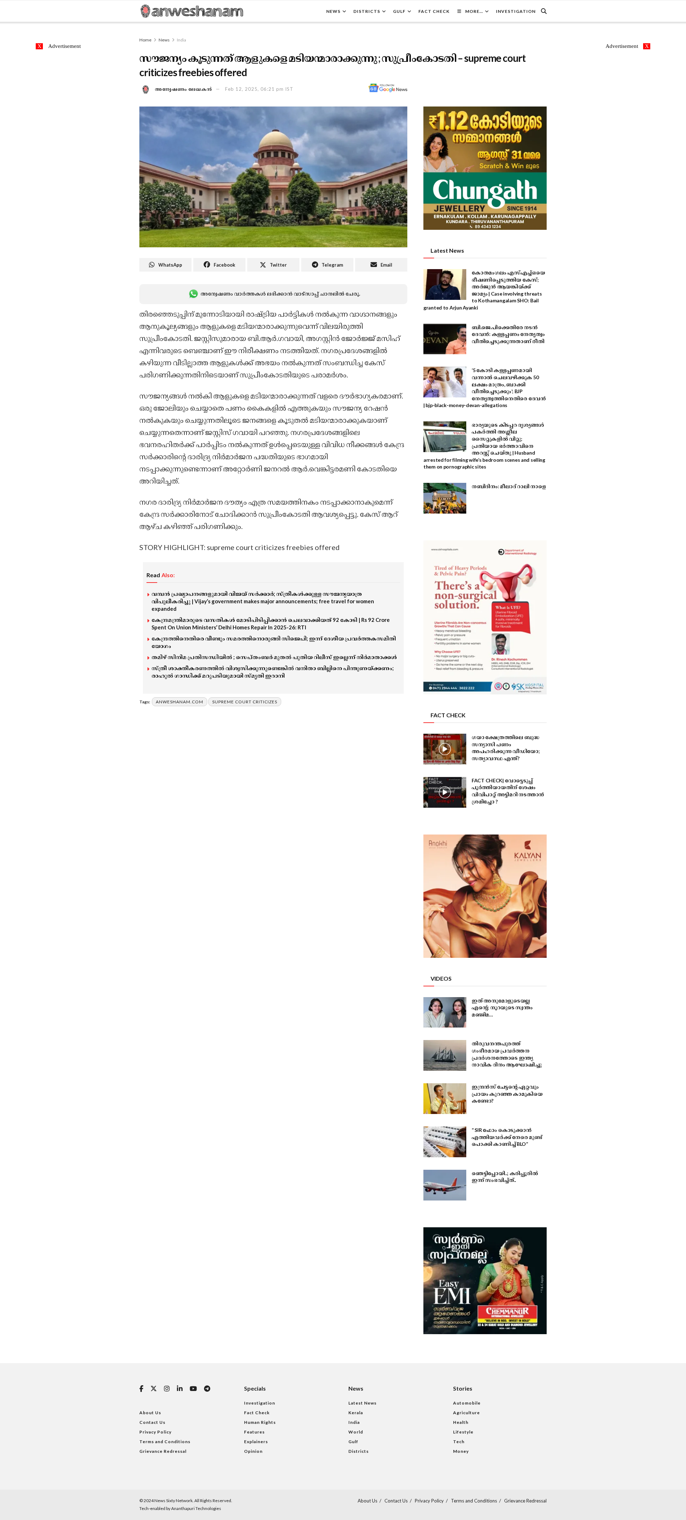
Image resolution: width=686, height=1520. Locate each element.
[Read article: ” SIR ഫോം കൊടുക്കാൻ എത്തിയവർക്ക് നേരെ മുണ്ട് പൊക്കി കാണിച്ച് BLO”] (444, 1142)
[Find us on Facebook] (141, 1389)
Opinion (253, 1451)
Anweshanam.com (179, 701)
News (333, 11)
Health (460, 1422)
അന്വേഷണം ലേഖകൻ (183, 89)
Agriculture (466, 1412)
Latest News (362, 1403)
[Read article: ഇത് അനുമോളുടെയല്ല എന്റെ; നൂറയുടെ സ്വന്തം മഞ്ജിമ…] (444, 1012)
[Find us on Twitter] (153, 1389)
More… (474, 11)
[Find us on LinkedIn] (180, 1389)
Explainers (256, 1441)
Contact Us (152, 1422)
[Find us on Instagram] (167, 1389)
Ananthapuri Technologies (196, 1508)
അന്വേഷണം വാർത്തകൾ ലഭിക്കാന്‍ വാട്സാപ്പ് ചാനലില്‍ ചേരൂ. (280, 294)
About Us (150, 1412)
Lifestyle (463, 1432)
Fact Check (433, 11)
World (355, 1432)
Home (145, 40)
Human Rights (260, 1422)
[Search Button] (544, 11)
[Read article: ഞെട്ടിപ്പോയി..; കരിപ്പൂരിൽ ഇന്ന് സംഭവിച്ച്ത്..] (444, 1185)
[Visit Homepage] (191, 11)
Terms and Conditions (164, 1441)
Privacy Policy (155, 1432)
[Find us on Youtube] (193, 1389)
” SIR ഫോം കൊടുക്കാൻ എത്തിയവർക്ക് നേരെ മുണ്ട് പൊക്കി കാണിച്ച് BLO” (507, 1137)
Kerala (355, 1412)
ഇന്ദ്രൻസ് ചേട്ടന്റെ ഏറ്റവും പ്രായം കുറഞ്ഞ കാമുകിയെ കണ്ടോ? (507, 1094)
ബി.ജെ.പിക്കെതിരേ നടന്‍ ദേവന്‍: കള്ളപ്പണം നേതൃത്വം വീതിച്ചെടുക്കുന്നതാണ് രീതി (508, 334)
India (181, 40)
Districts (366, 11)
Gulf (399, 11)
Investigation (516, 11)
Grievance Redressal (163, 1451)
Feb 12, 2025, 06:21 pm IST (259, 89)
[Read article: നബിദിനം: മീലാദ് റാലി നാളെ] (444, 498)
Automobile (467, 1403)
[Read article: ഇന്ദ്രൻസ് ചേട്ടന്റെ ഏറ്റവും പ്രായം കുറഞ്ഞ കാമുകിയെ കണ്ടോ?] (444, 1098)
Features (254, 1432)
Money (461, 1451)
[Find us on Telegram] (207, 1389)
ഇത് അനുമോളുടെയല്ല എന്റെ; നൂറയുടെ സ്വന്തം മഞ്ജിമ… (502, 1007)
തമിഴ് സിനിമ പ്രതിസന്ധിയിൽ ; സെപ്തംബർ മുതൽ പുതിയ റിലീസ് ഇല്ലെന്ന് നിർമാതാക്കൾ (274, 657)
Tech (458, 1441)
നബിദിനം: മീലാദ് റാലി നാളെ (509, 486)
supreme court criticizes (244, 701)
